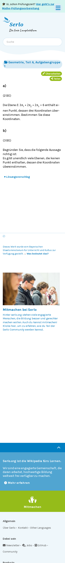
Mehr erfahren (19, 483)
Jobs (29, 545)
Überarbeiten (53, 73)
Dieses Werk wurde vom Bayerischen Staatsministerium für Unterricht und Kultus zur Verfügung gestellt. (29, 250)
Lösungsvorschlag (17, 176)
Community (10, 551)
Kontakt (23, 527)
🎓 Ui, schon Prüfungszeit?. (28, 6)
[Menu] (58, 7)
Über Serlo (9, 527)
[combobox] (32, 42)
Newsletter (13, 545)
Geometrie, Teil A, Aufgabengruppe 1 (32, 64)
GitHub (42, 545)
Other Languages (40, 527)
